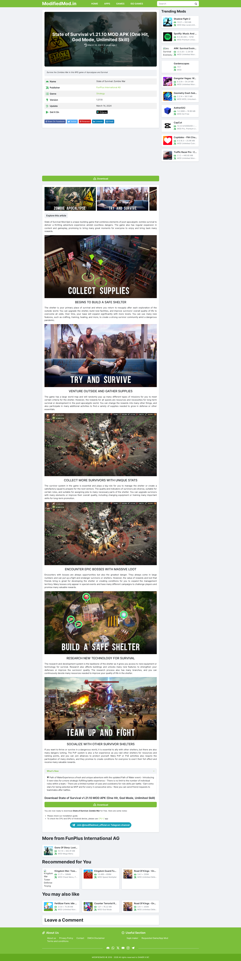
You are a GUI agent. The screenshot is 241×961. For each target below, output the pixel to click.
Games (120, 3)
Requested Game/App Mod (155, 938)
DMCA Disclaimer (96, 938)
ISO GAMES (136, 3)
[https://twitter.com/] (118, 947)
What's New (53, 771)
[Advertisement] (100, 150)
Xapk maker (132, 938)
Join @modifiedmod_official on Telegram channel (103, 825)
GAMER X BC (143, 957)
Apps (107, 3)
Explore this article (56, 215)
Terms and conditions (57, 941)
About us (51, 938)
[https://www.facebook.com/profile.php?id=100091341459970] (108, 947)
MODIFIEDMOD (98, 957)
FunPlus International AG (108, 87)
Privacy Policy (66, 938)
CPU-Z (101, 818)
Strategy (100, 93)
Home (94, 3)
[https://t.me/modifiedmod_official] (133, 947)
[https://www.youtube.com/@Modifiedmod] (123, 947)
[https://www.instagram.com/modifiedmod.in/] (128, 947)
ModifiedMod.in (59, 3)
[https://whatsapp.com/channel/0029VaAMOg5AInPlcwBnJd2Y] (113, 947)
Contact (80, 938)
